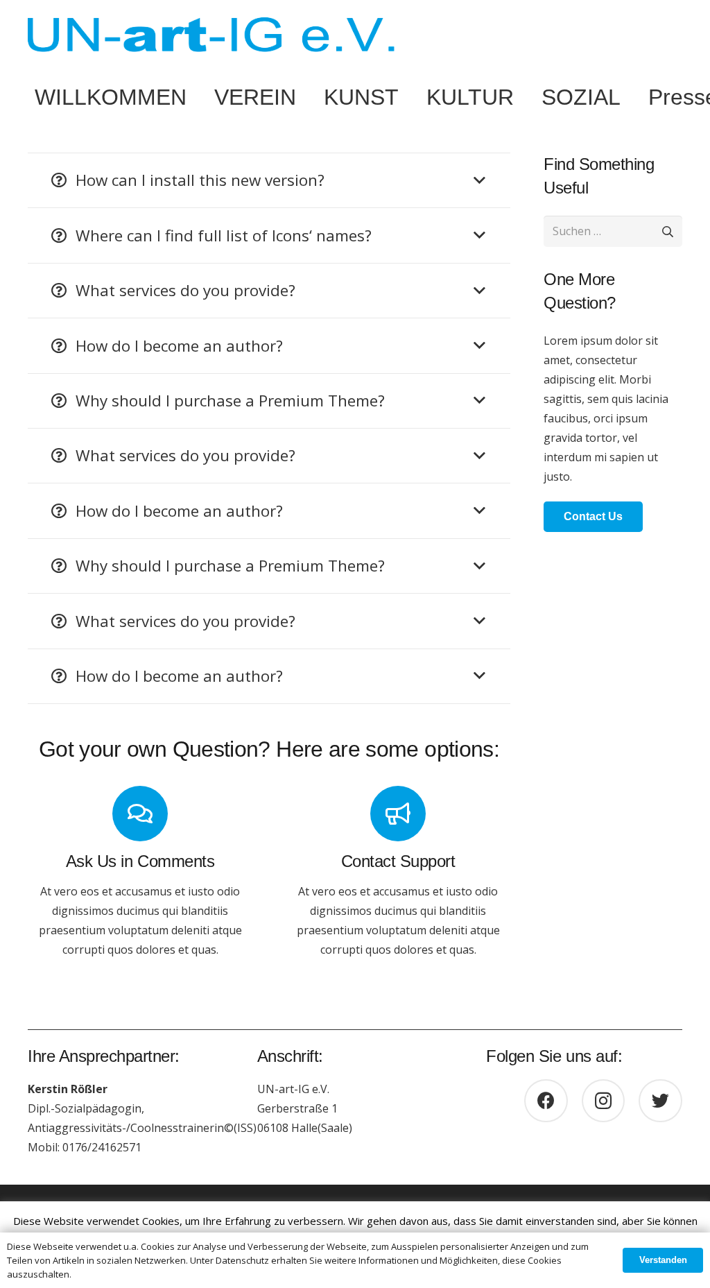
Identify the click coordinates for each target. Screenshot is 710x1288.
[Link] (211, 34)
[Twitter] (660, 1101)
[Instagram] (603, 1101)
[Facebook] (546, 1101)
